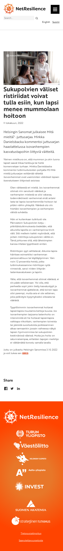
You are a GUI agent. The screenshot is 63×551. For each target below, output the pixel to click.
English (46, 22)
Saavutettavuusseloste (31, 540)
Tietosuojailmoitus (31, 533)
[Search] (36, 18)
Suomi (55, 22)
